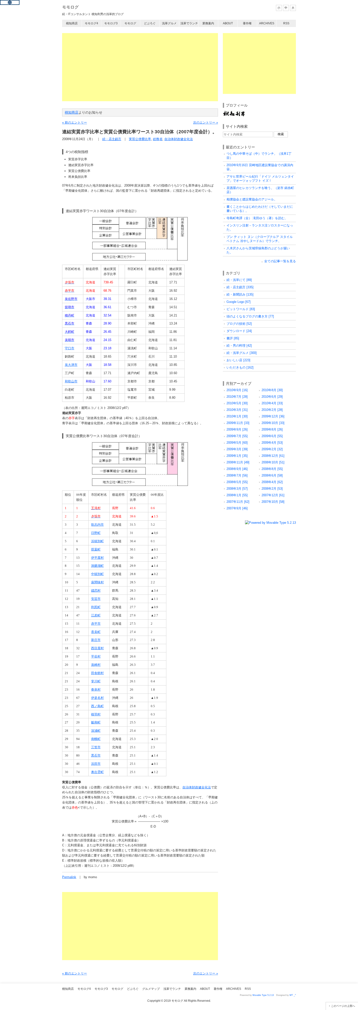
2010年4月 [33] (272, 403)
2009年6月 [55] (272, 436)
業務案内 (208, 23)
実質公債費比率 (140, 139)
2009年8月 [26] (272, 429)
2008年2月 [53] (272, 488)
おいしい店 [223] (238, 360)
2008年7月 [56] (237, 475)
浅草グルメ (169, 23)
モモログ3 (111, 23)
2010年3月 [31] (237, 410)
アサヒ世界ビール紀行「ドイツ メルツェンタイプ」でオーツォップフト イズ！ (260, 178)
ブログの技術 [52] (239, 323)
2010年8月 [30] (272, 390)
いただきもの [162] (240, 367)
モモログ (70, 7)
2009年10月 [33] (273, 423)
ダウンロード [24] (239, 331)
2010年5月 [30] (237, 403)
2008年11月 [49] (237, 462)
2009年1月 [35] (237, 456)
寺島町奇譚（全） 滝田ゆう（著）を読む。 (257, 218)
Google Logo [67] (238, 302)
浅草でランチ (189, 23)
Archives (266, 23)
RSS (286, 23)
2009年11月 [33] (237, 423)
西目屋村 (97, 648)
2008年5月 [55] (237, 482)
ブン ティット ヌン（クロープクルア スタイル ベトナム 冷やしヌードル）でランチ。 (259, 239)
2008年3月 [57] (237, 488)
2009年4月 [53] (272, 442)
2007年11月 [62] (237, 502)
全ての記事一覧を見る (280, 261)
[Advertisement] (140, 67)
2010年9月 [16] (237, 390)
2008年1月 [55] (237, 495)
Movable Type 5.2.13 (263, 995)
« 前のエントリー (74, 122)
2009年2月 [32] (272, 449)
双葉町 (96, 549)
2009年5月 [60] (237, 442)
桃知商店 (72, 23)
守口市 (69, 348)
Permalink (69, 877)
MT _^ (293, 995)
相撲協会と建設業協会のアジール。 (251, 199)
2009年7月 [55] (237, 436)
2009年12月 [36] (273, 416)
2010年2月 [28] (272, 410)
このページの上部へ (343, 1005)
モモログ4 (91, 23)
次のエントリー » (205, 122)
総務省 (157, 139)
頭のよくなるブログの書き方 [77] (250, 316)
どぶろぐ (150, 23)
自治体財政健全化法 (178, 139)
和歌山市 (71, 381)
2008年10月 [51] (273, 462)
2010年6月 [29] (272, 396)
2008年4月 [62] (272, 482)
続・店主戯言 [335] (240, 287)
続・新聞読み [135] (240, 294)
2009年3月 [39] (237, 449)
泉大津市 (71, 365)
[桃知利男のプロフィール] (234, 112)
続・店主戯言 (111, 139)
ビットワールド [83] (240, 309)
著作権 (247, 23)
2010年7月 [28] (237, 396)
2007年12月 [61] (273, 495)
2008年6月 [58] (272, 475)
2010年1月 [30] (237, 416)
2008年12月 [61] (273, 456)
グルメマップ (151, 989)
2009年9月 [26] (237, 429)
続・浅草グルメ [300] (241, 353)
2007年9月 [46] (237, 508)
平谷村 (96, 656)
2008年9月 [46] (237, 469)
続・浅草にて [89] (239, 280)
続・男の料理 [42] (239, 345)
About (228, 23)
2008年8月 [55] (272, 469)
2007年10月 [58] (273, 502)
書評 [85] (232, 338)
